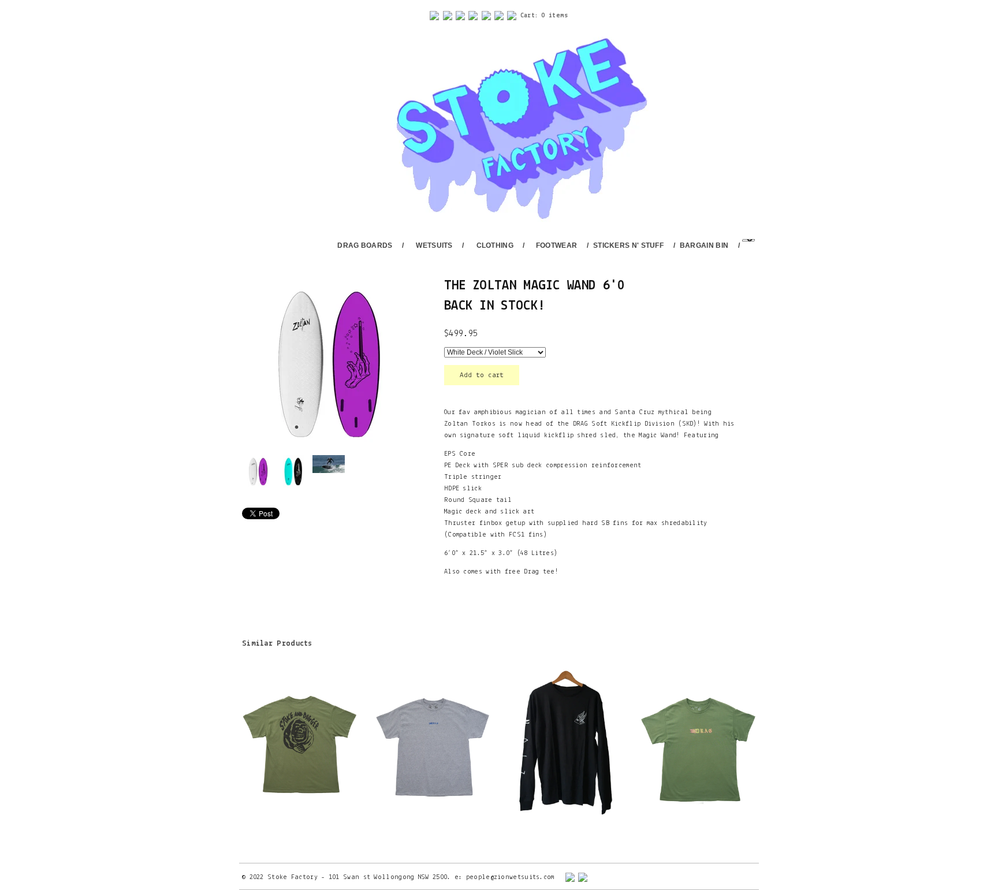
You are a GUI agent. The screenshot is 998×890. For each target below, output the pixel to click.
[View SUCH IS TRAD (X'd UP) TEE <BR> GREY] (432, 743)
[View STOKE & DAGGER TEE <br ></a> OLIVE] (300, 743)
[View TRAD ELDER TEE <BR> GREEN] (698, 743)
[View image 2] (293, 471)
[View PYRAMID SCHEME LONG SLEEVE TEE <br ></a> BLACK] (565, 743)
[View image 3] (328, 464)
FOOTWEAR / (562, 245)
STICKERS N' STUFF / (634, 245)
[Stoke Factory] (507, 130)
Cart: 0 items (544, 15)
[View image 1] (258, 471)
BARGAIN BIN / (710, 245)
